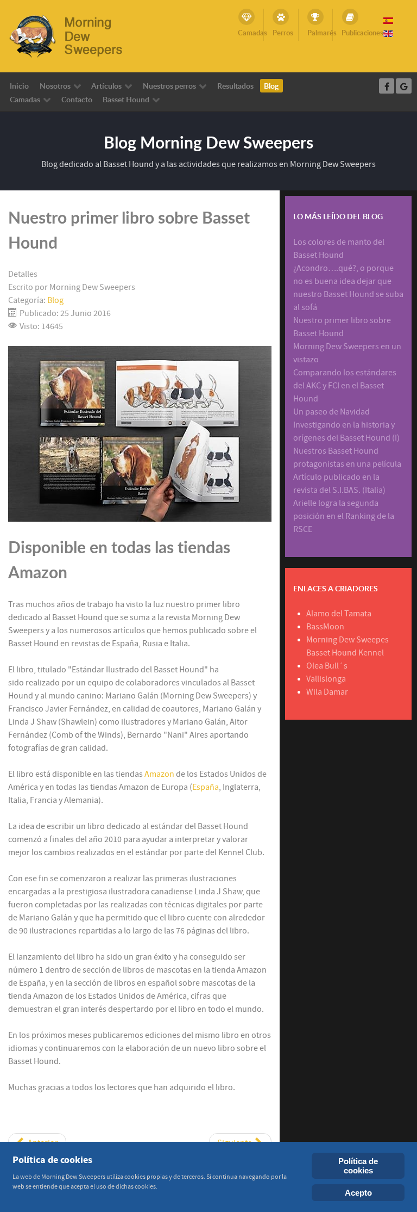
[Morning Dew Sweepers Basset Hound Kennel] (73, 35)
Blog (55, 300)
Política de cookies (358, 1166)
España (205, 787)
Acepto (358, 1192)
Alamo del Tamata (338, 614)
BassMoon (325, 627)
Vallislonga (326, 679)
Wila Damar (327, 692)
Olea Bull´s (327, 666)
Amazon (160, 774)
